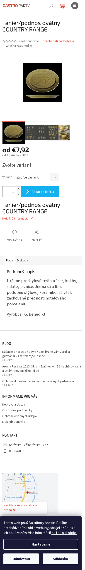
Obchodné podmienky (17, 410)
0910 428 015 (17, 451)
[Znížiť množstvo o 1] (18, 194)
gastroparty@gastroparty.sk (28, 444)
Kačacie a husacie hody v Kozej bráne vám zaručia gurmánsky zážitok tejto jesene (36, 354)
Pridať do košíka (43, 191)
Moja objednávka (13, 422)
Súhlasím (60, 558)
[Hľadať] (51, 5)
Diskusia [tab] (22, 260)
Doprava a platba (13, 404)
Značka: (19, 45)
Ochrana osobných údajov (19, 416)
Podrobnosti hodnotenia (57, 41)
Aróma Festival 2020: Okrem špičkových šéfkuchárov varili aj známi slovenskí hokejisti (41, 369)
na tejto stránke (64, 532)
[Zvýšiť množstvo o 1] (18, 189)
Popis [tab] (10, 260)
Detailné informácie (15, 218)
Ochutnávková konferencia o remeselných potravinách (39, 381)
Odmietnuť (21, 558)
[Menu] (74, 5)
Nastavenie (41, 544)
